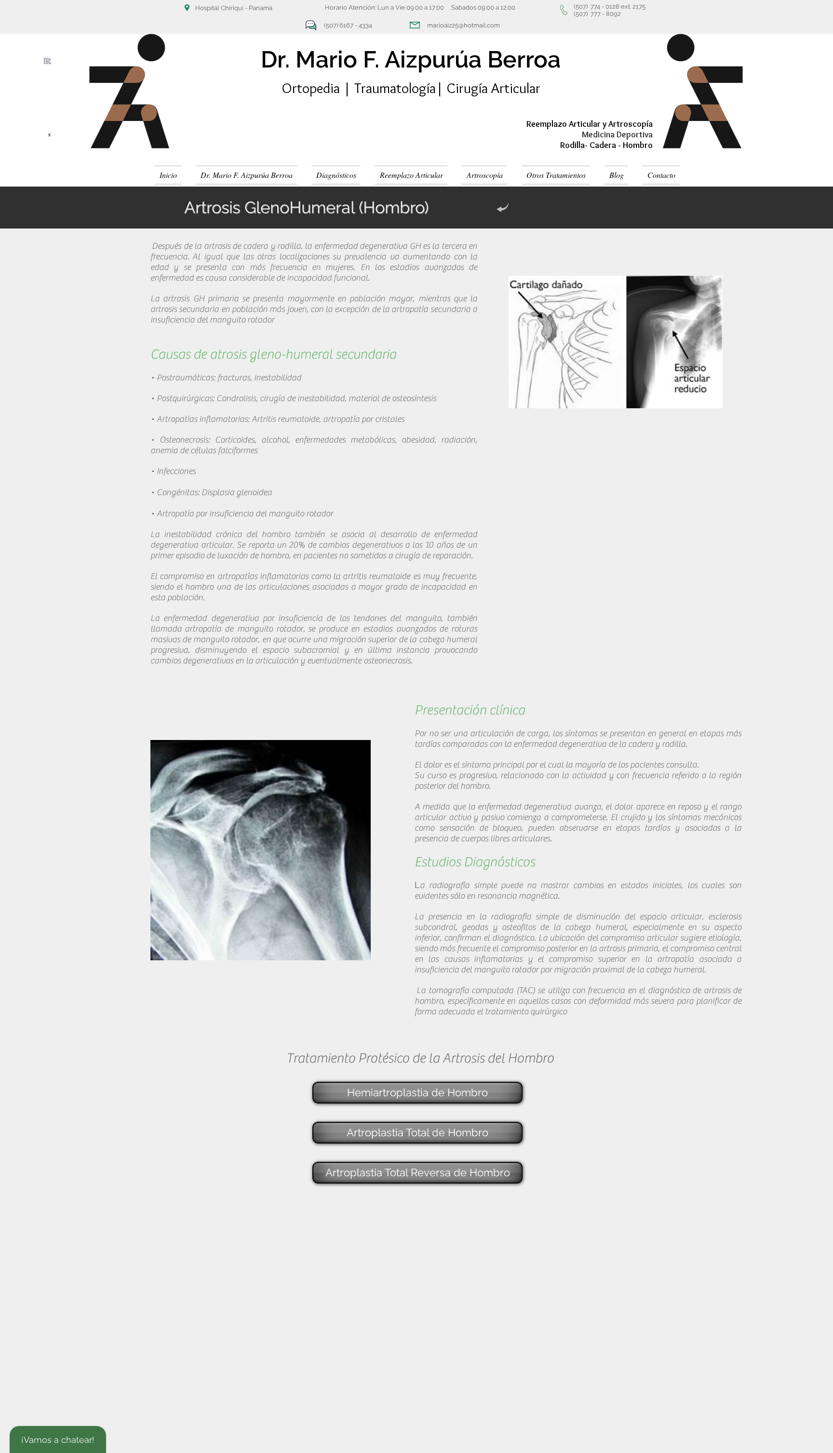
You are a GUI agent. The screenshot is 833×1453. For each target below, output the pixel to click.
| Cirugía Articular (488, 88)
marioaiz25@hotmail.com (463, 25)
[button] (336, 175)
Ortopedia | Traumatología (359, 88)
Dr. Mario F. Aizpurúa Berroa (411, 59)
